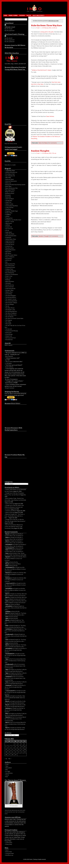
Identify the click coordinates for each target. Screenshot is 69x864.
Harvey (7, 775)
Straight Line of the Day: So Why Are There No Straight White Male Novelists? (16, 650)
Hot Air (7, 230)
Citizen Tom (8, 202)
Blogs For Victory (9, 191)
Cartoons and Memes (10, 510)
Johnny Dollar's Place (10, 239)
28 (12, 754)
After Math (8, 177)
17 (21, 749)
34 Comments (52, 143)
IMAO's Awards (8, 345)
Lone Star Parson (9, 244)
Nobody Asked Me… (10, 264)
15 (15, 749)
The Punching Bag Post (11, 311)
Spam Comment (10, 388)
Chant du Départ (9, 198)
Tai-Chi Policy (8, 294)
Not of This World (9, 265)
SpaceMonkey (9, 773)
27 (9, 754)
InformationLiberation (10, 235)
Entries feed (8, 851)
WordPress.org (9, 855)
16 (18, 749)
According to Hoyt (10, 174)
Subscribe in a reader (10, 165)
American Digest (9, 179)
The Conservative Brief (11, 301)
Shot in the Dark (9, 286)
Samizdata (8, 283)
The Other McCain (9, 308)
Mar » (9, 758)
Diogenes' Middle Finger (11, 211)
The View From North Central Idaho (14, 318)
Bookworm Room (9, 193)
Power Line (8, 278)
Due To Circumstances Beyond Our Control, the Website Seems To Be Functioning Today (14, 526)
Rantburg (7, 279)
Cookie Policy (8, 842)
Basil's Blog (8, 186)
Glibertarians (8, 223)
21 (12, 752)
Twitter (29, 15)
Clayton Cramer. (9, 204)
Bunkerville (8, 197)
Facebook (22, 15)
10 (22, 746)
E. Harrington (8, 363)
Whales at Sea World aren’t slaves (41, 70)
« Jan (6, 758)
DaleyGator (8, 209)
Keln (6, 769)
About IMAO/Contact (38, 15)
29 (15, 754)
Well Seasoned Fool (10, 338)
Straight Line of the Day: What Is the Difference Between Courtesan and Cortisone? (14, 507)
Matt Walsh (8, 251)
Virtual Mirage (9, 334)
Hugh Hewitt (8, 232)
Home (5, 15)
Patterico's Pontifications (11, 274)
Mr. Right (7, 771)
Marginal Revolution (10, 250)
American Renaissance (11, 181)
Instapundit (8, 237)
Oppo (6, 766)
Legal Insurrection (9, 241)
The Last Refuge (9, 304)
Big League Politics (10, 190)
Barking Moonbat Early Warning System (15, 184)
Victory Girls (8, 332)
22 (15, 752)
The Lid (7, 306)
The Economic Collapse (11, 302)
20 (9, 752)
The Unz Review (9, 316)
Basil (6, 776)
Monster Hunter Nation (11, 255)
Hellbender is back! (10, 27)
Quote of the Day (9, 503)
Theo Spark (8, 323)
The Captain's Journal (10, 299)
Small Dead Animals (10, 288)
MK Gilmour (8, 253)
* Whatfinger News (10, 170)
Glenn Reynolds (9, 356)
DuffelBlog (8, 214)
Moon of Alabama (9, 257)
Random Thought (44, 236)
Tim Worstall (8, 329)
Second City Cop (9, 285)
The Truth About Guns (10, 315)
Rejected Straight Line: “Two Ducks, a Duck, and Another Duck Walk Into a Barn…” (15, 515)
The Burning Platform (10, 297)
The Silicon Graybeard (10, 313)
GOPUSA (7, 225)
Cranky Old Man (9, 207)
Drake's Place (8, 213)
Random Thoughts (40, 151)
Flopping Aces (9, 218)
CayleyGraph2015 (10, 583)
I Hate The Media (9, 234)
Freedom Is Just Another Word (13, 220)
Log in (6, 850)
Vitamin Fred (8, 336)
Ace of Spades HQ (10, 176)
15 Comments (54, 236)
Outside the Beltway (10, 271)
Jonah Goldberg (9, 367)
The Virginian (8, 320)
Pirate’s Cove (8, 276)
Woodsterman (9, 339)
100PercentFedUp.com (11, 172)
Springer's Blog (9, 290)
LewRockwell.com (9, 242)
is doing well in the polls (47, 32)
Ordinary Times (9, 269)
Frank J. (38, 28)
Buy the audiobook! (9, 41)
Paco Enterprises (9, 272)
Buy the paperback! (9, 30)
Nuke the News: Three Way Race (46, 25)
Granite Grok (8, 227)
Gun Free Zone (9, 228)
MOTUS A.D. (8, 260)
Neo (6, 262)
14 (12, 749)
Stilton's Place (9, 292)
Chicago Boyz (8, 200)
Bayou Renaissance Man (11, 188)
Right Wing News (9, 281)
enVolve (7, 216)
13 (9, 749)
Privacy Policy (8, 844)
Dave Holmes (50, 116)
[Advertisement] (11, 96)
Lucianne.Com (8, 246)
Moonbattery (8, 258)
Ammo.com (8, 183)
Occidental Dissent (10, 267)
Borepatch (8, 195)
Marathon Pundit (9, 248)
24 (21, 752)
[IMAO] (34, 11)
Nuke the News (43, 143)
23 (18, 752)
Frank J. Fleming (13, 15)
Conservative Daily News (11, 205)
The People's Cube (10, 309)
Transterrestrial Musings (11, 331)
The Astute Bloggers (10, 295)
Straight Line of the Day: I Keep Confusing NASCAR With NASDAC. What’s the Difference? (15, 697)
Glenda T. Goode (9, 221)
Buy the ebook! (8, 29)
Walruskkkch (8, 768)
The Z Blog (8, 322)
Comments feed (9, 853)
